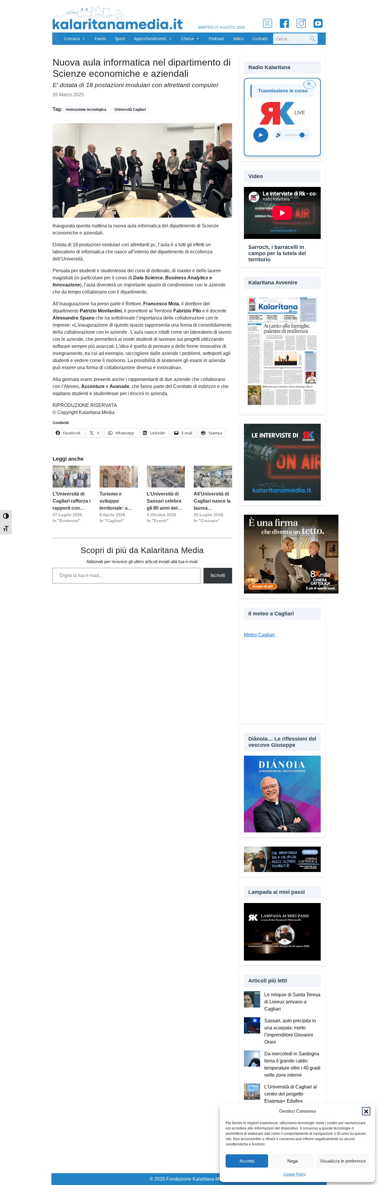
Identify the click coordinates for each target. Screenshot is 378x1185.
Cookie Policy (295, 1174)
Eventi (100, 38)
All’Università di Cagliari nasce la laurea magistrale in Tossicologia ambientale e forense (212, 501)
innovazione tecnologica (86, 109)
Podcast (216, 38)
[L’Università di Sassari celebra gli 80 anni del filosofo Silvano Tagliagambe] (166, 477)
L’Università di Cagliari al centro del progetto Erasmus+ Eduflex (290, 1093)
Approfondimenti (150, 38)
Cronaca (72, 38)
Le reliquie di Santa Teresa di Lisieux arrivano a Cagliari (292, 1001)
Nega (292, 1160)
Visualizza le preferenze (343, 1160)
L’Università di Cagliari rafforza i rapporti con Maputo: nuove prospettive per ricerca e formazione (71, 501)
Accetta (246, 1160)
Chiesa (187, 38)
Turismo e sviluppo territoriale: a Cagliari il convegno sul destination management (115, 501)
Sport (120, 38)
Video (238, 38)
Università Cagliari (130, 109)
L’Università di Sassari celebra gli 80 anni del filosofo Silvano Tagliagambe (164, 501)
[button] (366, 1111)
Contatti (260, 38)
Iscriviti (218, 575)
